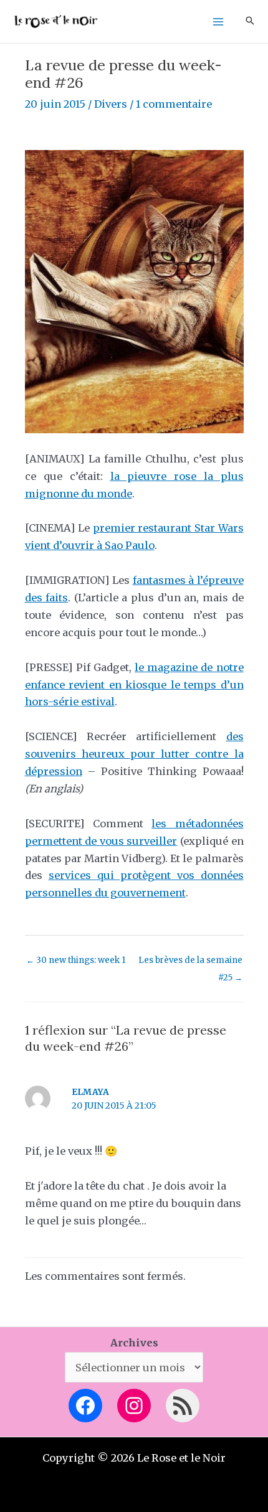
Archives (134, 1342)
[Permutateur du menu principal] (218, 21)
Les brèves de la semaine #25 (190, 963)
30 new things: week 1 (75, 960)
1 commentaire (174, 104)
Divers (110, 104)
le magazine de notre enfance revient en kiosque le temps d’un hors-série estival (134, 684)
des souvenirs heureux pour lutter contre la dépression (134, 753)
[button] (250, 21)
